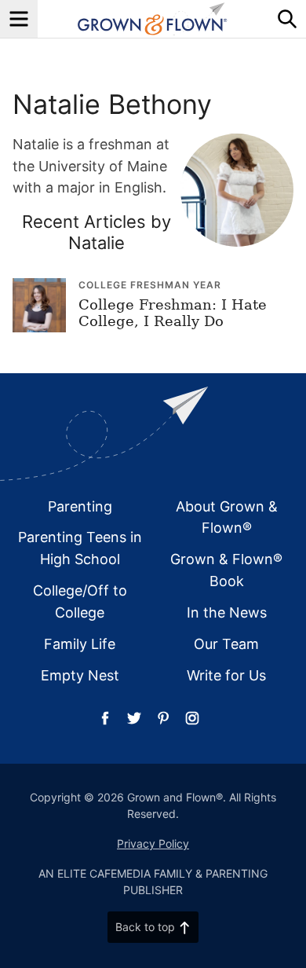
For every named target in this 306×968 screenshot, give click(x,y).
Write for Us (226, 675)
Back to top (145, 926)
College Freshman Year (149, 285)
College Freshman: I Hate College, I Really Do (172, 313)
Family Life (79, 644)
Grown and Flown (153, 19)
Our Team (226, 644)
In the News (227, 612)
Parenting (80, 506)
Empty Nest (80, 675)
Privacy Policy (153, 843)
